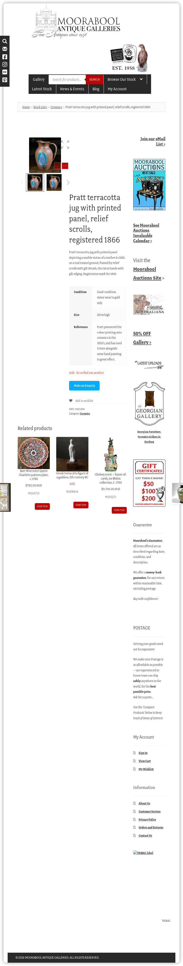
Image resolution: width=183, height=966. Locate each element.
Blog (95, 88)
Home (26, 107)
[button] (65, 144)
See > (146, 233)
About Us (144, 803)
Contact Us (145, 835)
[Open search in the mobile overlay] (76, 79)
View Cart (145, 761)
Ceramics (56, 107)
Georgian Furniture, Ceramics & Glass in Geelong (149, 436)
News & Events (72, 88)
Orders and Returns (151, 827)
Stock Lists (40, 107)
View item (42, 506)
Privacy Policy (147, 819)
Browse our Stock (121, 79)
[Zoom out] (57, 165)
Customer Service (150, 811)
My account (117, 88)
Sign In (143, 753)
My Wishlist (146, 769)
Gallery (39, 79)
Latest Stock (42, 88)
